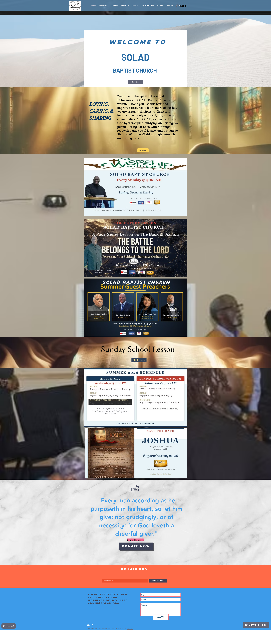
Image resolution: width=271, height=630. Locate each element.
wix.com (130, 629)
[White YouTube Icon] (88, 625)
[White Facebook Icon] (92, 625)
